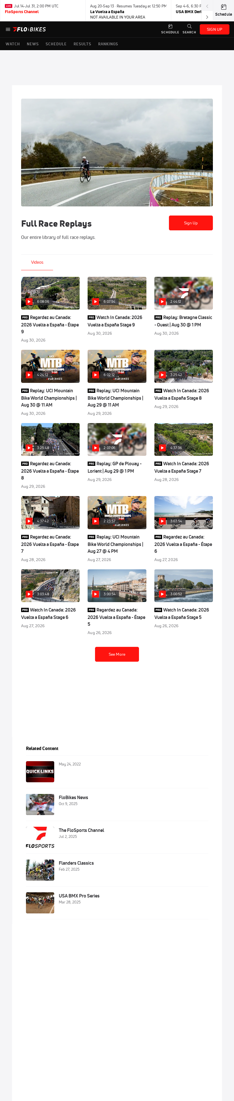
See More (117, 654)
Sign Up (191, 223)
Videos (37, 262)
